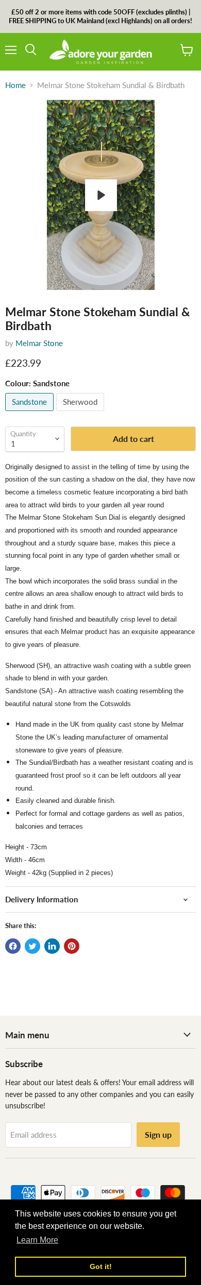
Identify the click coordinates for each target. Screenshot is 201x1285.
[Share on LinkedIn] (52, 946)
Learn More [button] (37, 1240)
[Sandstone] (30, 413)
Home (15, 85)
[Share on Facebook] (13, 946)
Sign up (158, 1134)
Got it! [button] (101, 1266)
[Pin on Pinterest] (71, 946)
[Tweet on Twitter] (32, 946)
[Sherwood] (81, 413)
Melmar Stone (39, 343)
